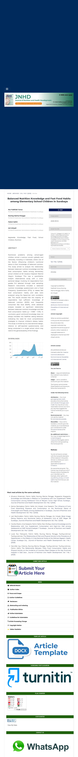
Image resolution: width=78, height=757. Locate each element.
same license (57, 429)
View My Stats (12, 725)
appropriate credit (59, 399)
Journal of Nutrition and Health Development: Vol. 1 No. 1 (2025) (33, 503)
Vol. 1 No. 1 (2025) (25, 193)
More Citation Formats (59, 248)
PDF (61, 210)
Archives (16, 193)
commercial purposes (59, 419)
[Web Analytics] (40, 720)
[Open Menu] (7, 89)
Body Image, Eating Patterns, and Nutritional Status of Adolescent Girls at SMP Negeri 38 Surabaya (41, 518)
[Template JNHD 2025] (40, 649)
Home (9, 193)
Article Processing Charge (18, 621)
